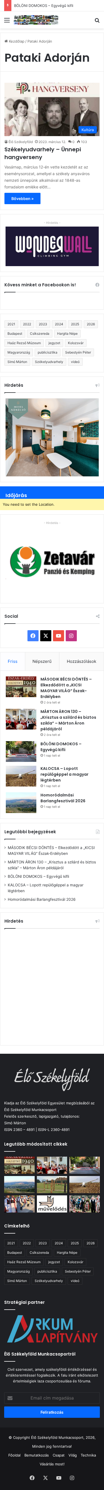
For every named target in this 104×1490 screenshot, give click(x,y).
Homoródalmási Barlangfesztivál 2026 (62, 798)
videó (75, 362)
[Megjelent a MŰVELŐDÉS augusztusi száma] (52, 1204)
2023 (43, 324)
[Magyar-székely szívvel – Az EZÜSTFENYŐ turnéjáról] (19, 1204)
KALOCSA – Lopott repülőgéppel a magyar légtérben (64, 774)
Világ (73, 1455)
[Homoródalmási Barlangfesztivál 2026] (21, 802)
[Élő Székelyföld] (36, 20)
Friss (12, 661)
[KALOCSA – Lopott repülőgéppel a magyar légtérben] (21, 776)
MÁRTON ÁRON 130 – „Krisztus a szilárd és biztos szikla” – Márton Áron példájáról (68, 720)
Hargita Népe (67, 333)
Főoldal (14, 1455)
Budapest (14, 333)
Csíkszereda (39, 333)
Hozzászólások (81, 661)
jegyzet (54, 343)
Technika (88, 1455)
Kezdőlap (16, 41)
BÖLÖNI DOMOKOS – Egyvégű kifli (43, 5)
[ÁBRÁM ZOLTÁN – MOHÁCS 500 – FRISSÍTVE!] (52, 1184)
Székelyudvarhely (49, 362)
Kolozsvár (75, 343)
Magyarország (18, 352)
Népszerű (42, 661)
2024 (59, 324)
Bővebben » (22, 198)
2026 (91, 324)
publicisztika (47, 352)
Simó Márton (17, 362)
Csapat (59, 1455)
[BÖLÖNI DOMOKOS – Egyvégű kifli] (21, 751)
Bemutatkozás (36, 1455)
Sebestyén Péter (78, 352)
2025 (75, 324)
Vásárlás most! (52, 1464)
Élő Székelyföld (21, 142)
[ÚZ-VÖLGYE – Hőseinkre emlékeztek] (84, 1204)
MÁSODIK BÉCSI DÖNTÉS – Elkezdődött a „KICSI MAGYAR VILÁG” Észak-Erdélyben (66, 687)
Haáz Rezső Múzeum (24, 343)
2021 (11, 324)
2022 (27, 324)
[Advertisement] (52, 986)
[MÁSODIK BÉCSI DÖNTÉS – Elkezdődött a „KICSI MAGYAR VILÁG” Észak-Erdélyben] (21, 686)
